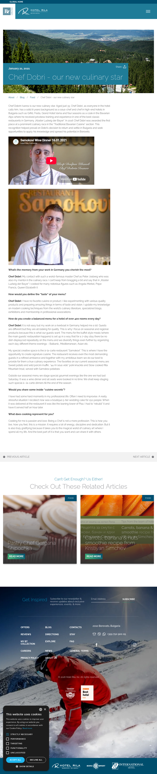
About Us (51, 658)
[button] (26, 766)
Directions (52, 634)
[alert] (26, 738)
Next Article (141, 457)
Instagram (135, 645)
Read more (27, 728)
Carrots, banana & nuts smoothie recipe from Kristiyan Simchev (111, 543)
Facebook (96, 645)
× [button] (45, 709)
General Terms (79, 651)
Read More (17, 557)
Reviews (26, 634)
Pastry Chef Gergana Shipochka (32, 545)
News (48, 651)
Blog (48, 627)
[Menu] (148, 11)
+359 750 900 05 (116, 634)
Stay (72, 634)
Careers (26, 651)
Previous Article (18, 457)
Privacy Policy (30, 658)
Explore (50, 641)
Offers (25, 627)
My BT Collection (28, 642)
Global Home (16, 2)
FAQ (72, 641)
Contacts (76, 627)
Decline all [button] (36, 760)
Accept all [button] (15, 760)
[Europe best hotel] (86, 700)
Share (119, 67)
